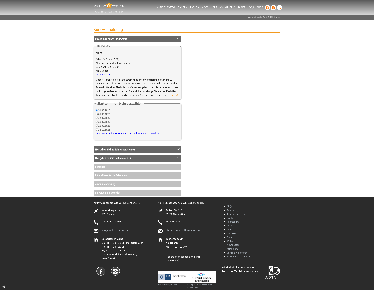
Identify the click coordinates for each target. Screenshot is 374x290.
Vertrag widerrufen (237, 252)
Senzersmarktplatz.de (238, 256)
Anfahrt (231, 225)
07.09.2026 (104, 114)
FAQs (229, 206)
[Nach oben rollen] (367, 283)
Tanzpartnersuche (236, 214)
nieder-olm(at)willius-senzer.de (183, 230)
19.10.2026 (104, 129)
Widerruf (231, 241)
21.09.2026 (104, 121)
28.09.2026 (104, 125)
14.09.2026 (104, 118)
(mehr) (174, 95)
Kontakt (231, 218)
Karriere (231, 233)
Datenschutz (233, 237)
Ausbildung (233, 210)
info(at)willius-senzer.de (115, 230)
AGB (229, 229)
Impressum (233, 221)
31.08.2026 (104, 110)
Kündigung (233, 248)
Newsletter (233, 244)
